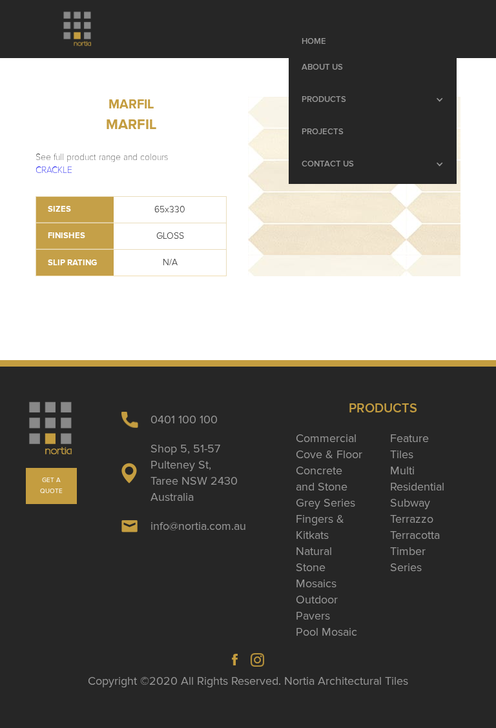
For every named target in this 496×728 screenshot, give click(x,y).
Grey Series (325, 503)
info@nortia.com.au (198, 526)
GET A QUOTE (51, 485)
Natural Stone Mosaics (316, 567)
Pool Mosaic (326, 632)
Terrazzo (411, 519)
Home (314, 41)
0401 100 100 (184, 419)
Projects (323, 132)
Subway (410, 503)
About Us (322, 67)
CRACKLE (54, 170)
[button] (373, 100)
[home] (77, 29)
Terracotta (415, 535)
